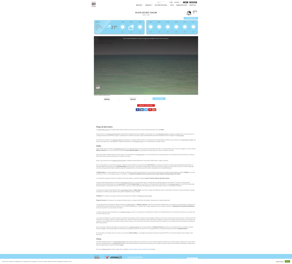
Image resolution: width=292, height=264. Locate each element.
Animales (148, 5)
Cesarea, (130, 249)
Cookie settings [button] (280, 261)
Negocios (192, 5)
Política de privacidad (134, 257)
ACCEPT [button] (287, 261)
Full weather (191, 18)
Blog (172, 5)
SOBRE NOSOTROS (181, 5)
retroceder (159, 98)
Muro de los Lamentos (141, 249)
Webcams (139, 5)
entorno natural (161, 5)
